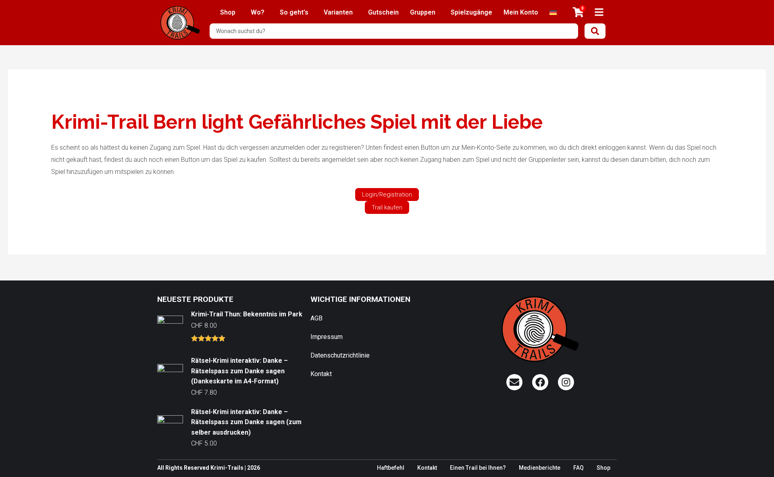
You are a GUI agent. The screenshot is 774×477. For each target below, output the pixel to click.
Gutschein (383, 12)
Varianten (338, 12)
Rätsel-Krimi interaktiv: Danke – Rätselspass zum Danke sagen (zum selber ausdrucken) (246, 422)
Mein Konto (521, 12)
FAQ (578, 467)
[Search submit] (595, 31)
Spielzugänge (471, 12)
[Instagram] (566, 382)
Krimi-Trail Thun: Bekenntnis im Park (246, 314)
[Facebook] (540, 382)
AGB (316, 318)
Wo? (257, 12)
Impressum (326, 337)
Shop (227, 12)
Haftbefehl (390, 467)
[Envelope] (514, 382)
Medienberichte (539, 467)
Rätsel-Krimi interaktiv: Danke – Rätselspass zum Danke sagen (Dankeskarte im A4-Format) (239, 371)
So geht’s (294, 12)
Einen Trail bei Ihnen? (478, 467)
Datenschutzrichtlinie (340, 355)
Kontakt (321, 374)
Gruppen (422, 12)
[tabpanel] (387, 162)
